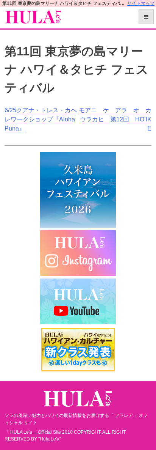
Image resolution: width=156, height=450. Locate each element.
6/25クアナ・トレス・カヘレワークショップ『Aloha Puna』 (41, 119)
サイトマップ (140, 3)
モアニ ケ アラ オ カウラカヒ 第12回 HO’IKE (115, 119)
